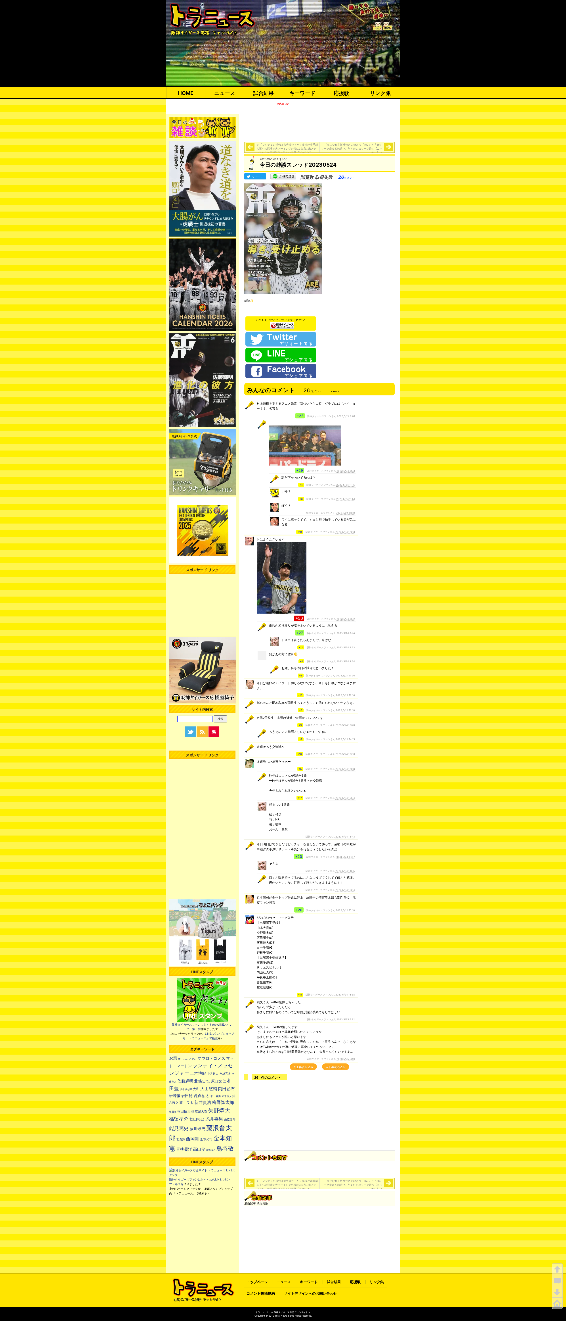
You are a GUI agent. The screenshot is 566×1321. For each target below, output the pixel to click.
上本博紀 (198, 1073)
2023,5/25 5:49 (346, 1059)
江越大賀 (201, 1111)
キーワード (302, 93)
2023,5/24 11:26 (345, 675)
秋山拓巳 (197, 1119)
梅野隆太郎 (223, 1102)
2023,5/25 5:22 (346, 1019)
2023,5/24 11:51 (345, 499)
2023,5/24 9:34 (346, 661)
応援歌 (341, 93)
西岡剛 (192, 1139)
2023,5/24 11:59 (345, 512)
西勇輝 (180, 1139)
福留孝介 (179, 1119)
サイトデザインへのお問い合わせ (310, 1293)
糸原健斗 (229, 1119)
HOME (185, 93)
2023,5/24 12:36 (345, 754)
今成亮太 (225, 1073)
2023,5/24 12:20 (345, 725)
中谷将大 (212, 1073)
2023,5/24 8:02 (346, 618)
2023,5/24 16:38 (345, 994)
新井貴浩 (202, 1102)
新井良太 (186, 1102)
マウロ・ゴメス (211, 1058)
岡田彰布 (226, 1088)
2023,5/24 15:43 (345, 836)
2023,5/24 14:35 (345, 870)
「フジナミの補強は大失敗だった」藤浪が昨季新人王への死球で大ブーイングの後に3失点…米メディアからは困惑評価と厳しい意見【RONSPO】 (287, 148)
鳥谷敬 (225, 1148)
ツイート (257, 177)
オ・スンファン (187, 1058)
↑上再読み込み (303, 1067)
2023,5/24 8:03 (346, 470)
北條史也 (202, 1080)
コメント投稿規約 (261, 1293)
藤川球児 (197, 1128)
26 (346, 177)
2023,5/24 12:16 (345, 695)
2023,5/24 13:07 (345, 857)
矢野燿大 (219, 1110)
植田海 (172, 1111)
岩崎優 (174, 1096)
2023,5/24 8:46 (346, 633)
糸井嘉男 (214, 1119)
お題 (173, 1058)
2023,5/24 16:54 (345, 890)
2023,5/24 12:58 (345, 768)
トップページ (257, 1282)
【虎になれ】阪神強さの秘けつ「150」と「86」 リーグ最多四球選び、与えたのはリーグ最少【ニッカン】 (353, 148)
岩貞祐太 (201, 1095)
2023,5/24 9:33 (346, 647)
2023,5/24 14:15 (345, 739)
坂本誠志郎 (186, 1089)
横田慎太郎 (185, 1111)
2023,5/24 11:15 (345, 484)
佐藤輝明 (185, 1080)
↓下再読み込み (336, 1067)
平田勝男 (215, 1096)
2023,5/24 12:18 (345, 710)
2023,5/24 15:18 (345, 910)
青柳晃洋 (184, 1149)
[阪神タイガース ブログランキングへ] (282, 324)
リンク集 (380, 93)
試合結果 (263, 93)
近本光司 (206, 1139)
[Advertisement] (319, 127)
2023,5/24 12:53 (345, 531)
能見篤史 (179, 1128)
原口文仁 (218, 1081)
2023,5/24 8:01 (346, 416)
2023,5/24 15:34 (345, 797)
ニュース (224, 93)
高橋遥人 (211, 1149)
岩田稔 (187, 1096)
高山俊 (199, 1149)
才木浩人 (226, 1096)
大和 (196, 1089)
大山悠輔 (208, 1088)
